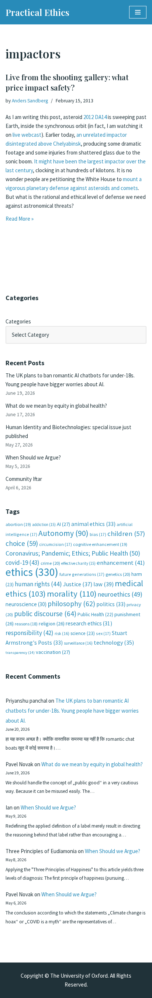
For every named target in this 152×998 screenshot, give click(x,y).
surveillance (78, 643)
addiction (44, 524)
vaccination (53, 652)
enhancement (121, 563)
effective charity (78, 563)
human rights (38, 584)
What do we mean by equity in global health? (56, 405)
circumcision (55, 544)
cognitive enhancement (100, 544)
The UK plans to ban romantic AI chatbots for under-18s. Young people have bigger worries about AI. (72, 710)
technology (114, 642)
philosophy (71, 603)
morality (72, 593)
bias (98, 534)
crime (50, 563)
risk (62, 633)
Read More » (20, 218)
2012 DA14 (95, 116)
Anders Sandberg (30, 101)
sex (103, 633)
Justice (77, 584)
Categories (18, 321)
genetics (118, 574)
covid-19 (22, 563)
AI (63, 524)
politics (110, 604)
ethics (32, 572)
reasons (26, 624)
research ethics (89, 623)
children (126, 533)
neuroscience (26, 604)
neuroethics (120, 594)
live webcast (26, 134)
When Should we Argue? (33, 457)
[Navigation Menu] (137, 12)
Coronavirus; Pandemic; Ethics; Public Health (73, 553)
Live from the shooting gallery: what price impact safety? (67, 82)
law (103, 584)
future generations (81, 574)
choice (22, 543)
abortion (18, 524)
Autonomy (63, 533)
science (82, 633)
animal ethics (93, 523)
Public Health (95, 614)
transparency (20, 652)
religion (52, 623)
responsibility (29, 633)
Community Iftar (24, 478)
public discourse (45, 613)
